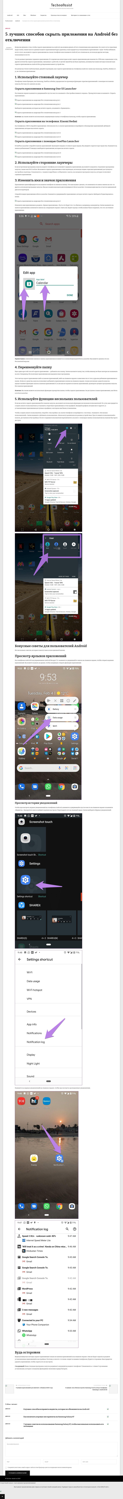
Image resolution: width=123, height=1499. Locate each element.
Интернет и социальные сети (80, 15)
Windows (33, 15)
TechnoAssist (61, 5)
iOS (18, 15)
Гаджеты (43, 15)
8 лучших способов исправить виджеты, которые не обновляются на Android (56, 1409)
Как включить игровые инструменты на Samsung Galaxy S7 (49, 1417)
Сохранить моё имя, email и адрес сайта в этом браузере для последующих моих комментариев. (40, 1467)
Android (9, 15)
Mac (25, 15)
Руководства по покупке (59, 15)
